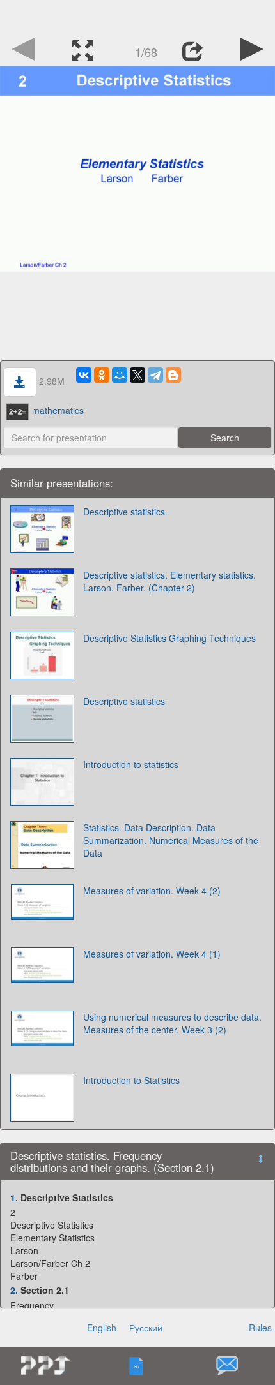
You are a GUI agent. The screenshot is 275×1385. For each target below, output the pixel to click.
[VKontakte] (83, 375)
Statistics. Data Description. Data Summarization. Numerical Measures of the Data (170, 840)
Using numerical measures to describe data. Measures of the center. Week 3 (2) (172, 1023)
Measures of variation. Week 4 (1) (152, 953)
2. (14, 1290)
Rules (260, 1327)
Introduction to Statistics (131, 1080)
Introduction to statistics (130, 764)
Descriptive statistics (124, 511)
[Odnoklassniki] (101, 375)
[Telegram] (155, 375)
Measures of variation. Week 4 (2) (152, 890)
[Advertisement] (137, 16)
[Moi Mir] (119, 375)
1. (14, 1197)
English (101, 1327)
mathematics (58, 410)
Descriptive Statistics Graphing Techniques (169, 638)
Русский (145, 1327)
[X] (137, 375)
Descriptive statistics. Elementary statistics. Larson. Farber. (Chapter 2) (169, 581)
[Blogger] (173, 375)
